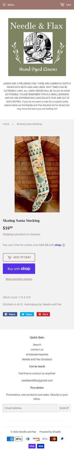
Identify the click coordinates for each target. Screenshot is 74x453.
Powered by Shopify (50, 431)
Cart (68, 4)
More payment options (19, 279)
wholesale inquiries (37, 354)
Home (6, 124)
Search (37, 344)
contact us (37, 349)
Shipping (8, 234)
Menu (11, 4)
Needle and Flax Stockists (37, 359)
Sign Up (64, 408)
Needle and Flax (27, 431)
